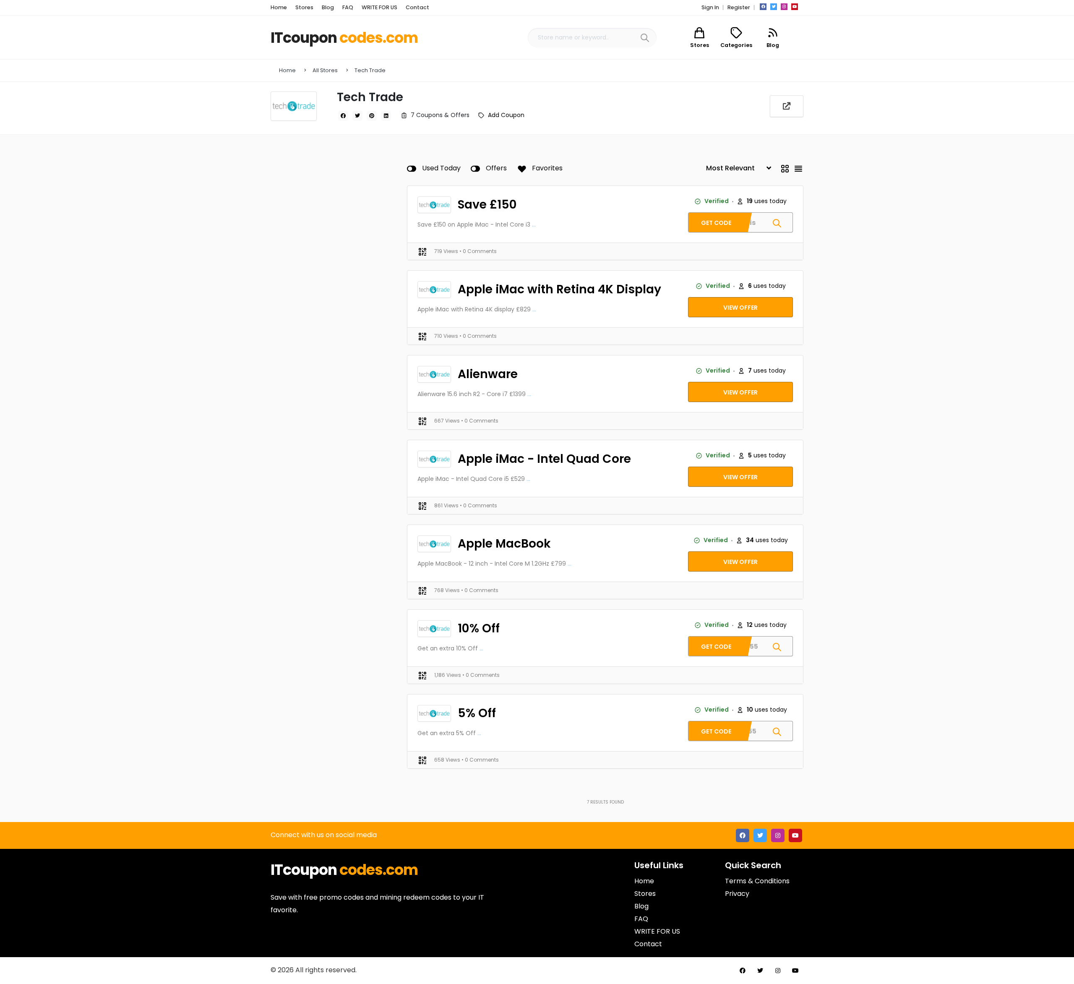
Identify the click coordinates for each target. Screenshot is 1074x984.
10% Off (479, 628)
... (534, 224)
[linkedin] (386, 116)
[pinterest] (372, 116)
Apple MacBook (504, 543)
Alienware (488, 374)
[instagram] (784, 6)
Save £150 (487, 204)
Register (738, 7)
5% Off (477, 713)
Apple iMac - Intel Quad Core (544, 459)
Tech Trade (370, 70)
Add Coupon (506, 115)
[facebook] (763, 6)
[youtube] (794, 6)
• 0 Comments (478, 251)
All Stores (325, 70)
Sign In (710, 7)
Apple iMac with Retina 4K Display (559, 289)
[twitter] (773, 6)
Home (287, 70)
